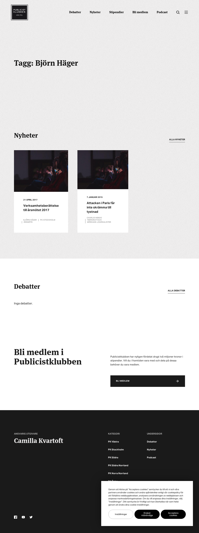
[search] (178, 12)
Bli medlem (140, 12)
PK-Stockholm (47, 220)
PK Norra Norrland (118, 473)
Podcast (162, 12)
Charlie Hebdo (94, 218)
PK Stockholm (116, 450)
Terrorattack (94, 220)
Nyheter (95, 12)
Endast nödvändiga (147, 514)
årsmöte (28, 222)
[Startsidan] (19, 12)
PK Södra (113, 457)
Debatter (75, 12)
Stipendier (116, 12)
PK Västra (113, 442)
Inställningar (121, 514)
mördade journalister (99, 222)
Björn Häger (30, 220)
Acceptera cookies (173, 514)
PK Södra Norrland (118, 465)
